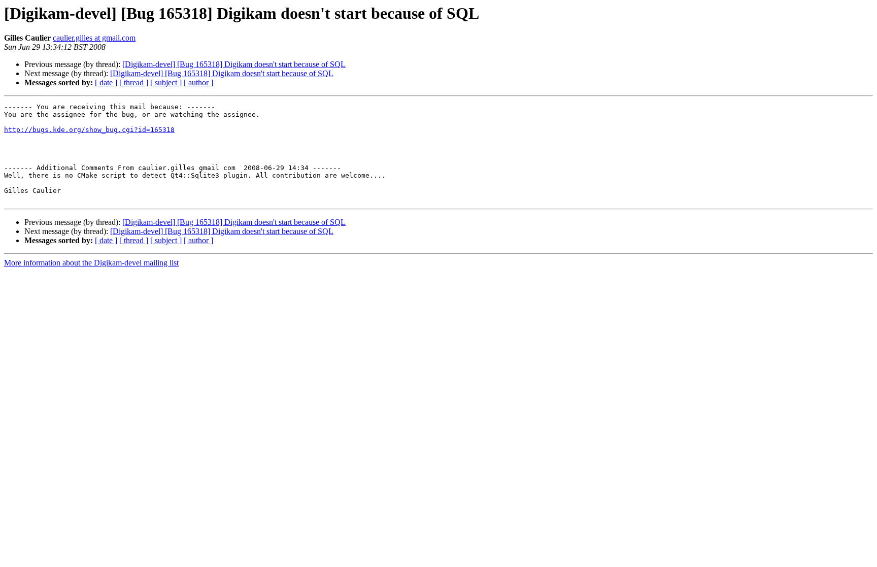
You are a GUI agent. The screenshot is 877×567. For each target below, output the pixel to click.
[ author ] (198, 82)
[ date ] (106, 82)
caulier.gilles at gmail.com (94, 38)
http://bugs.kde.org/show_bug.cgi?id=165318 (89, 130)
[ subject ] (166, 82)
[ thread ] (133, 82)
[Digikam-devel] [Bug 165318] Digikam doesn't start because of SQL (234, 64)
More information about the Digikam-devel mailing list (91, 262)
